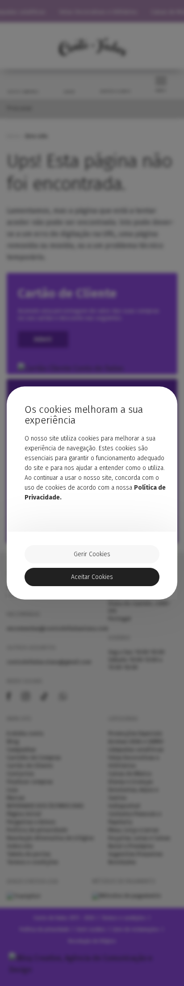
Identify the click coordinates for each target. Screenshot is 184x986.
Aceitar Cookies (92, 577)
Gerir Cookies (92, 554)
